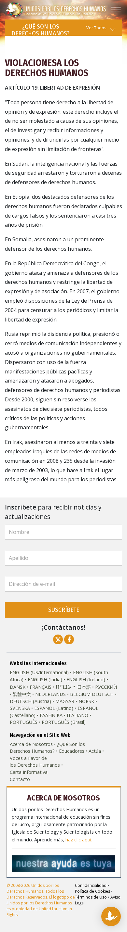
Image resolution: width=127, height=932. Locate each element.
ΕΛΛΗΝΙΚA (51, 715)
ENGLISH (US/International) (39, 672)
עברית (63, 686)
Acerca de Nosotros (31, 744)
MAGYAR (64, 701)
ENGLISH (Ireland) (85, 679)
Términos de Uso (91, 897)
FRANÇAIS (40, 687)
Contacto (20, 779)
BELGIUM (80, 694)
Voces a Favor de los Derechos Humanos (35, 761)
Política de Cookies (92, 891)
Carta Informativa (29, 772)
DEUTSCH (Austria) (30, 701)
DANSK (17, 687)
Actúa (95, 751)
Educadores (71, 751)
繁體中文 (22, 694)
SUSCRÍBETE (63, 609)
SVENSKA (20, 708)
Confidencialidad (90, 885)
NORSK (86, 701)
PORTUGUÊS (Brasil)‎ (64, 722)
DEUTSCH (103, 694)
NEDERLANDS (50, 694)
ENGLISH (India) (45, 679)
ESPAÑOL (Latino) (53, 708)
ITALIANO (77, 715)
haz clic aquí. (78, 839)
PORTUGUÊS (23, 722)
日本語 (84, 687)
